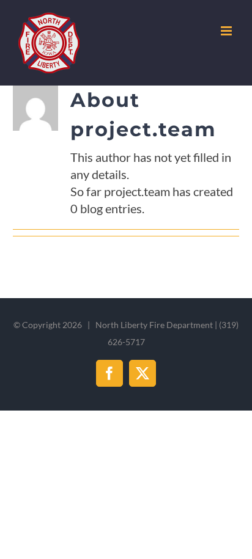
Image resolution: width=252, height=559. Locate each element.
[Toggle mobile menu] (227, 30)
